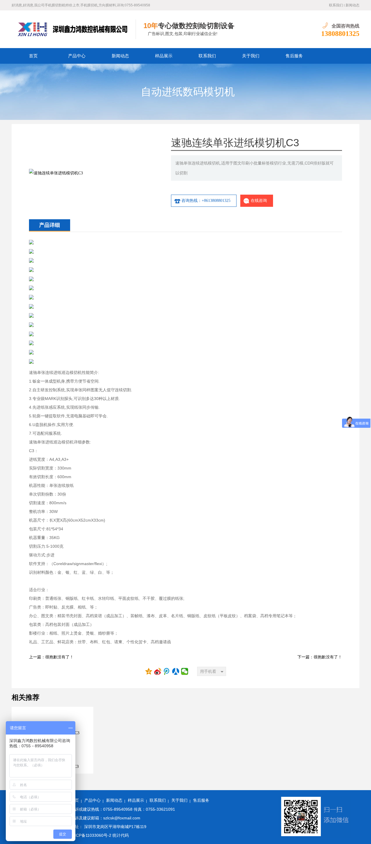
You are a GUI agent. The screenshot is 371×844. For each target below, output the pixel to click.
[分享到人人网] (175, 671)
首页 (33, 56)
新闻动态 (352, 5)
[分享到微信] (184, 671)
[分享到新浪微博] (157, 671)
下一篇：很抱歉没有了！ (319, 657)
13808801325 (340, 33)
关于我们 (250, 56)
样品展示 (163, 56)
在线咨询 (259, 200)
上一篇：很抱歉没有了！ (51, 657)
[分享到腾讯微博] (166, 671)
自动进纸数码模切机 (188, 92)
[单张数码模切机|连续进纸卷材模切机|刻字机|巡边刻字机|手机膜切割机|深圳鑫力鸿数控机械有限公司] (74, 29)
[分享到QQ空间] (148, 671)
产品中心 (77, 56)
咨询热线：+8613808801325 (205, 200)
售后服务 (294, 56)
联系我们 (336, 5)
